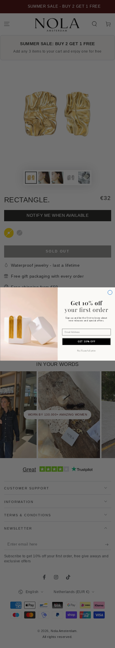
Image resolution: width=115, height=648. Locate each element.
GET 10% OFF (86, 341)
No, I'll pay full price (86, 350)
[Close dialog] (110, 292)
